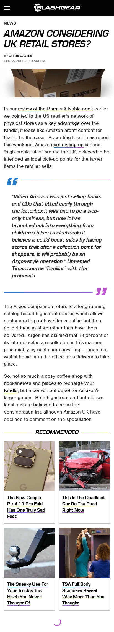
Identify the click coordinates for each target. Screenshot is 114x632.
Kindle (11, 390)
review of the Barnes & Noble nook (55, 109)
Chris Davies (20, 56)
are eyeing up (69, 145)
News (10, 23)
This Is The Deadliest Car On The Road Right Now (83, 504)
